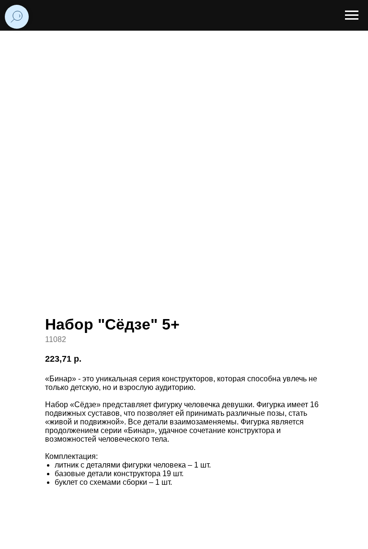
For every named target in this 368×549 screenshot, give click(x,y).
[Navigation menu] (351, 15)
